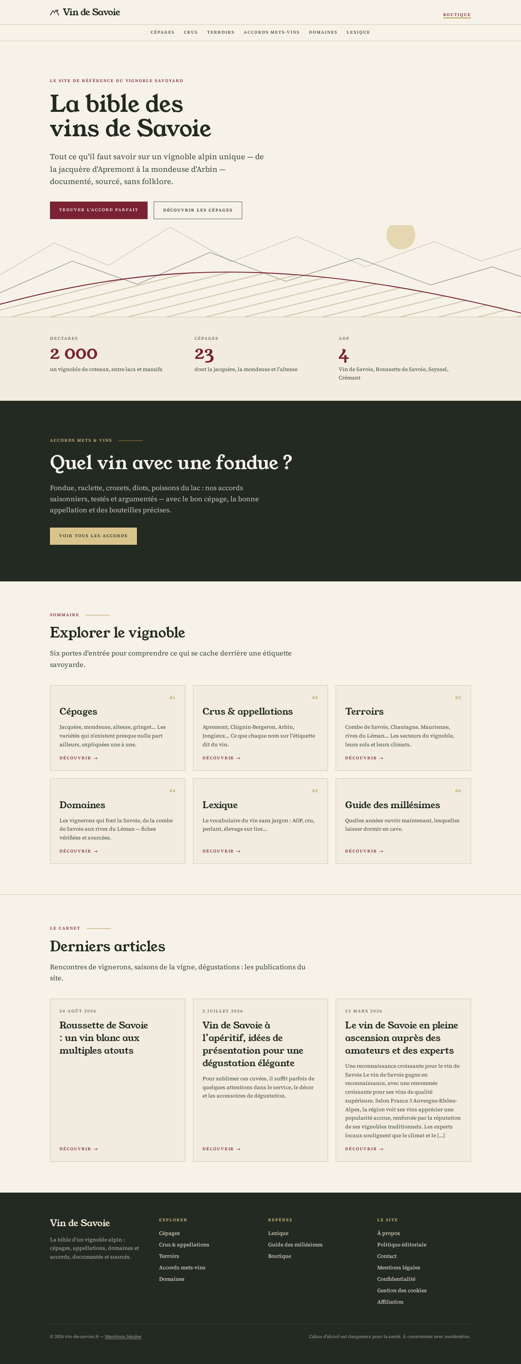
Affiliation (390, 1302)
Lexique (358, 32)
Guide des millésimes (295, 1244)
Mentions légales (398, 1267)
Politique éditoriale (401, 1244)
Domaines (323, 32)
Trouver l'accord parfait (98, 210)
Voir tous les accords (93, 536)
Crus (191, 32)
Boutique (457, 15)
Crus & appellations (184, 1244)
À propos (388, 1233)
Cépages (163, 32)
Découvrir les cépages (198, 210)
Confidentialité (396, 1279)
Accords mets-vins (272, 32)
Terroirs (221, 32)
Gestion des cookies (402, 1290)
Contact (387, 1256)
